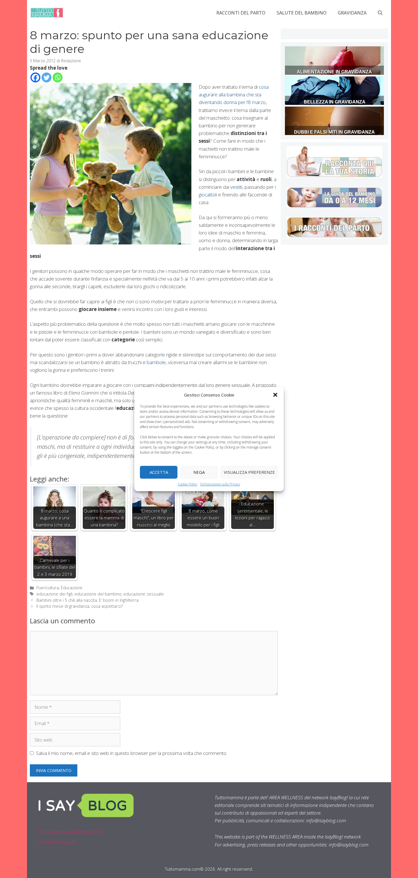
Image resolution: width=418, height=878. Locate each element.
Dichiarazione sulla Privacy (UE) (70, 832)
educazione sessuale (143, 594)
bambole (156, 362)
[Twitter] (46, 77)
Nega (199, 472)
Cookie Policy (187, 483)
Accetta (159, 472)
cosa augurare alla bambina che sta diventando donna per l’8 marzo (234, 94)
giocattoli (208, 194)
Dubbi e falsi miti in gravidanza (334, 132)
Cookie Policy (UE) (57, 842)
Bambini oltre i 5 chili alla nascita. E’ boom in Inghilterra (87, 600)
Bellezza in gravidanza (334, 101)
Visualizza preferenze (249, 472)
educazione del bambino (98, 594)
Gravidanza (352, 13)
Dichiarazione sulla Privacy (220, 483)
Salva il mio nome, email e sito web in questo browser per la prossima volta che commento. (131, 753)
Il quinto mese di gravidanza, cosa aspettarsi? (79, 606)
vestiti (236, 187)
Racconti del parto (240, 13)
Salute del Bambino (301, 13)
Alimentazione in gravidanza (334, 71)
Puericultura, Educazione (59, 587)
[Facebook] (35, 77)
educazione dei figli (54, 594)
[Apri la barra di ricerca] (380, 13)
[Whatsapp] (58, 77)
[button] (275, 394)
